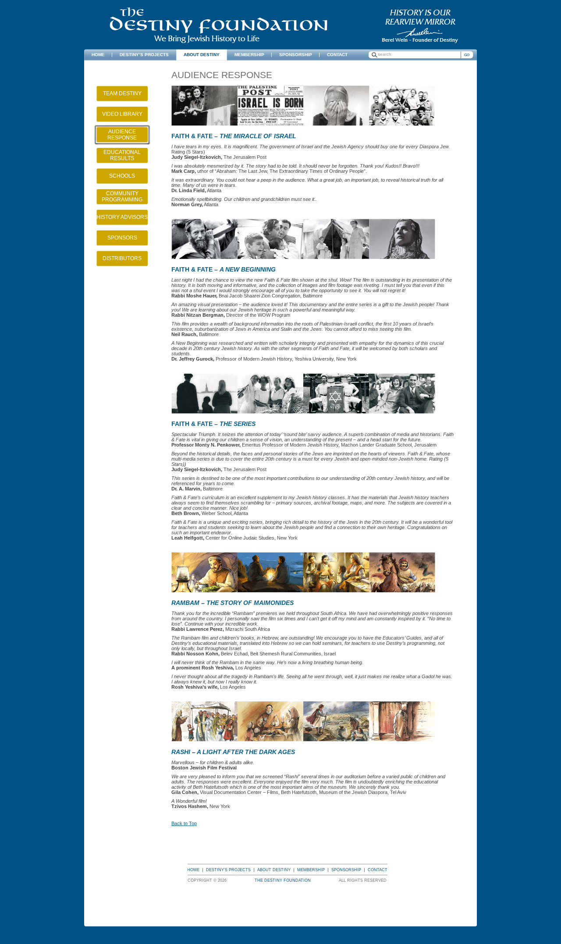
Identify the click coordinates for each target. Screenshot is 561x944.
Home (193, 870)
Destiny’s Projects (228, 870)
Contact (377, 870)
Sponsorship (346, 870)
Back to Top (184, 823)
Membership (311, 870)
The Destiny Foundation (218, 25)
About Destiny (274, 870)
